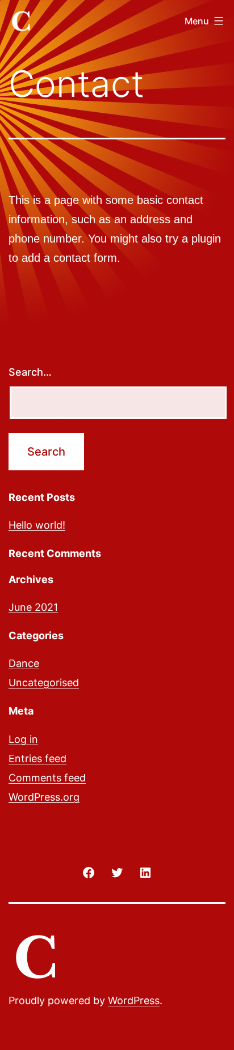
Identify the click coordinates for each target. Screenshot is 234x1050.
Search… (30, 372)
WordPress (134, 1000)
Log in (23, 739)
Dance (24, 663)
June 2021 (33, 607)
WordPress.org (44, 797)
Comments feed (47, 778)
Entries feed (37, 758)
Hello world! (37, 525)
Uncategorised (44, 682)
